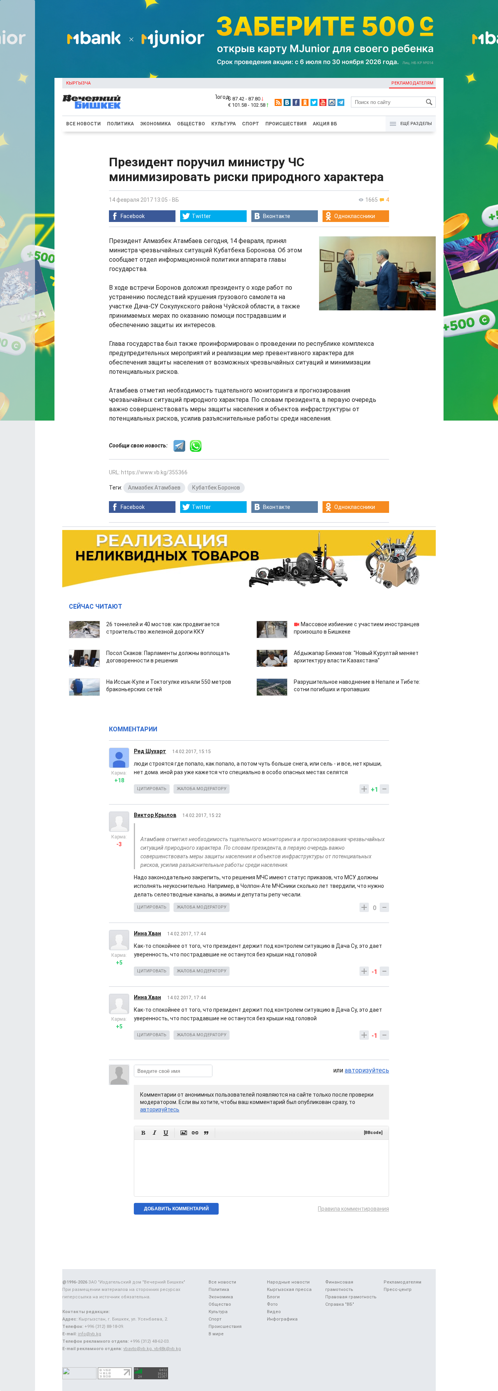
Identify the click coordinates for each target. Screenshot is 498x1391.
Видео (274, 1311)
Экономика (155, 124)
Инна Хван (147, 933)
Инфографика (282, 1319)
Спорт (250, 124)
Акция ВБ (325, 124)
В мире (216, 1333)
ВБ (175, 200)
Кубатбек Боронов (216, 487)
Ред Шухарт (150, 751)
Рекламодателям (412, 83)
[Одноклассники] (305, 102)
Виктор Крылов (155, 815)
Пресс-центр (398, 1289)
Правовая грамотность (351, 1296)
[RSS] (278, 102)
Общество (191, 124)
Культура (223, 124)
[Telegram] (340, 102)
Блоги (273, 1296)
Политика (120, 124)
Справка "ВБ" (339, 1304)
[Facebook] (296, 102)
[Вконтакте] (287, 102)
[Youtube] (322, 102)
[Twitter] (313, 102)
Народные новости (288, 1282)
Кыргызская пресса (289, 1289)
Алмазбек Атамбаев (154, 487)
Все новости (83, 124)
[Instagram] (331, 102)
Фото (272, 1304)
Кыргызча (78, 83)
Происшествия (286, 124)
